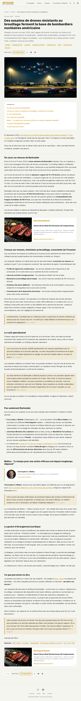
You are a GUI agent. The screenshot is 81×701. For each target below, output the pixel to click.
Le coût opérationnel (14, 114)
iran (59, 45)
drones (7, 45)
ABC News (16, 643)
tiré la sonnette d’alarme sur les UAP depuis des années (30, 488)
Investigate (30, 3)
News (39, 3)
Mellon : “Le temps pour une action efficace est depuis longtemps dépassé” (33, 120)
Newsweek (34, 643)
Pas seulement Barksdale (15, 117)
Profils (38, 693)
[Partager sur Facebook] (31, 52)
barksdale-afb (17, 45)
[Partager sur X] (27, 52)
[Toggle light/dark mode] (74, 3)
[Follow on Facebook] (43, 689)
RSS (44, 693)
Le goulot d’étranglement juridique (18, 123)
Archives (31, 693)
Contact (49, 693)
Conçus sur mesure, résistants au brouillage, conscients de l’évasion (30, 111)
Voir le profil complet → (25, 477)
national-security (39, 45)
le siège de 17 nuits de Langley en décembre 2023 (38, 444)
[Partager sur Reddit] (35, 52)
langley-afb (67, 45)
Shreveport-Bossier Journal (51, 643)
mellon (7, 48)
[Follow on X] (38, 689)
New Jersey (59, 579)
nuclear (27, 45)
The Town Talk (69, 643)
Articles (13, 12)
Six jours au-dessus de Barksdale (18, 108)
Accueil (6, 12)
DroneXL (25, 643)
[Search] (70, 3)
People (47, 3)
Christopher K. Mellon (26, 472)
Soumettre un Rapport (60, 3)
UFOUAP (8, 3)
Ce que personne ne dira (15, 127)
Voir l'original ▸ (31, 322)
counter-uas (51, 45)
